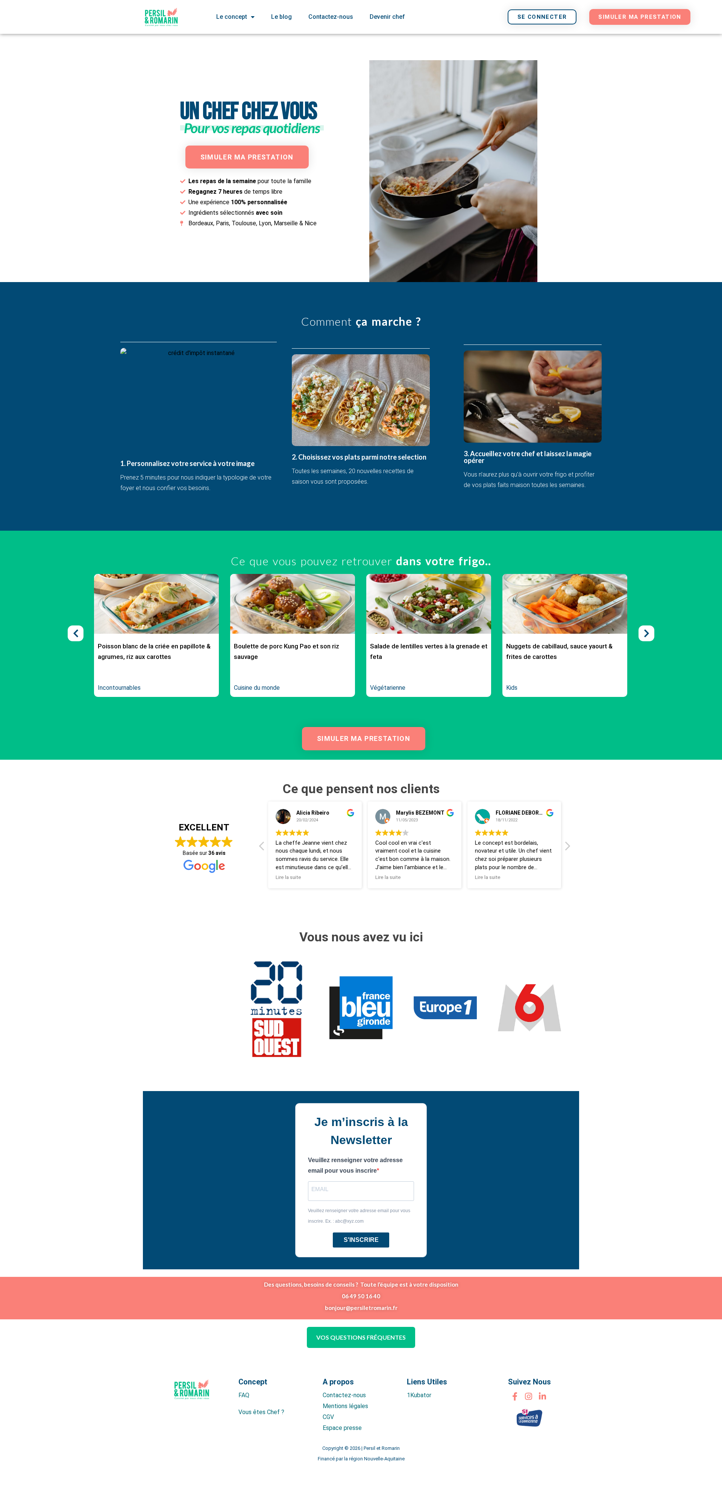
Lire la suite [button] (355, 877)
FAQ (243, 1395)
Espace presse (342, 1427)
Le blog (281, 16)
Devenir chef (387, 16)
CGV (328, 1417)
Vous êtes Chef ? (261, 1412)
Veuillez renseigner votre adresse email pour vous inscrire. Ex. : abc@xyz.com (359, 1216)
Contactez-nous (330, 16)
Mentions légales (345, 1406)
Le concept (231, 16)
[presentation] (75, 633)
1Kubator (419, 1395)
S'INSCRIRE (361, 1240)
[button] (567, 848)
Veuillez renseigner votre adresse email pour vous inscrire (355, 1165)
